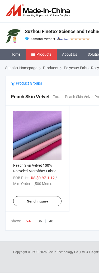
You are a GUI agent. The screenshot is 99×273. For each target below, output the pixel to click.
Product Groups (28, 83)
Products (43, 54)
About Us (69, 54)
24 (28, 221)
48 (51, 220)
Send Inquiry (37, 201)
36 (40, 220)
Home (15, 54)
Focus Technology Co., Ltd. (67, 252)
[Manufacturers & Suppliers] (38, 10)
